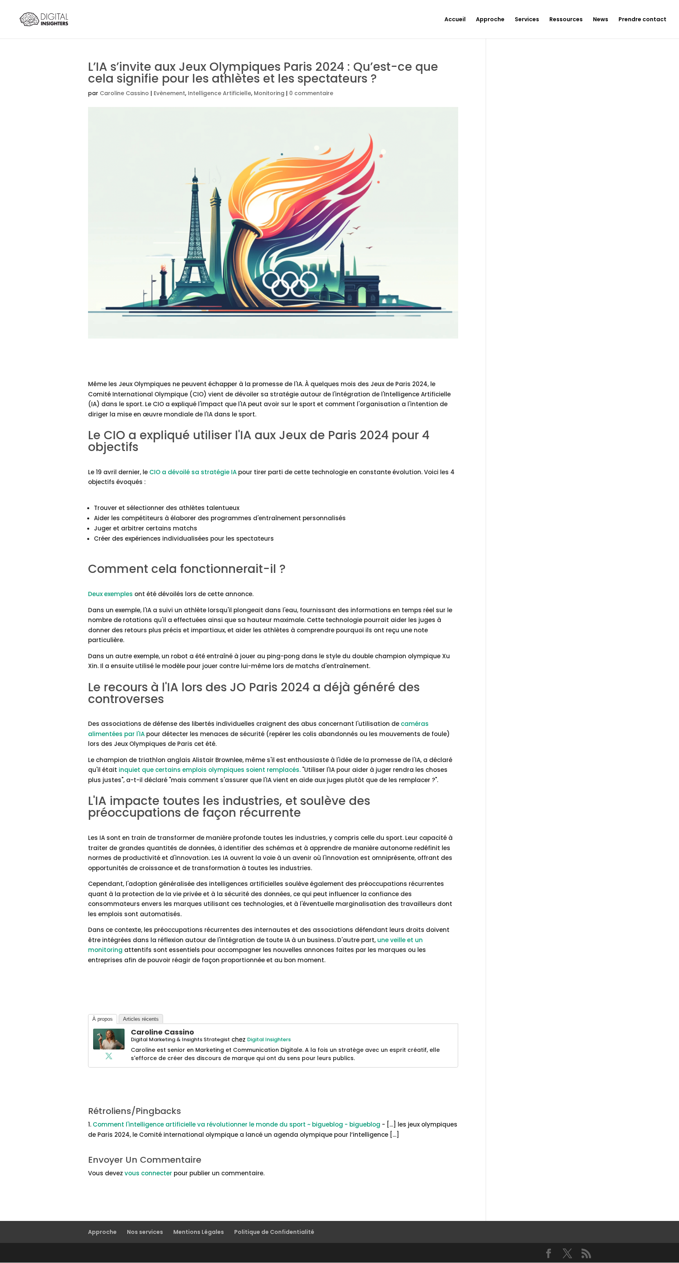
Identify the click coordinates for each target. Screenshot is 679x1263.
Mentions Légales (198, 1232)
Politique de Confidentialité (274, 1232)
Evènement (169, 93)
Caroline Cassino (124, 93)
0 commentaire (311, 93)
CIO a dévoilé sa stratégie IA (193, 472)
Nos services (145, 1232)
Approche (490, 20)
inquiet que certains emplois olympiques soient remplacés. (210, 770)
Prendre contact (642, 20)
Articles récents (141, 1019)
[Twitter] (109, 1055)
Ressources (566, 20)
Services (527, 20)
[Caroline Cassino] (109, 1044)
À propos (102, 1019)
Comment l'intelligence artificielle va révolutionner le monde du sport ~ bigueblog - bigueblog (236, 1124)
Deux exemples (110, 594)
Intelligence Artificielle (219, 93)
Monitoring (269, 93)
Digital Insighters (269, 1039)
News (600, 20)
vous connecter (148, 1173)
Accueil (455, 20)
